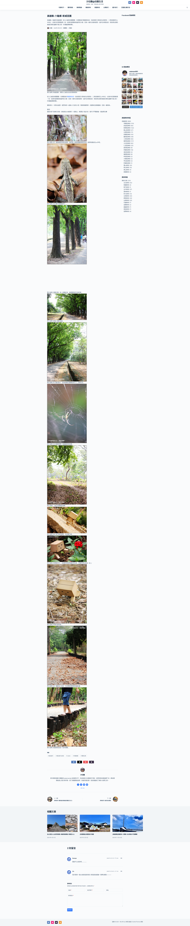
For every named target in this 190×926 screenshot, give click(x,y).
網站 (107, 890)
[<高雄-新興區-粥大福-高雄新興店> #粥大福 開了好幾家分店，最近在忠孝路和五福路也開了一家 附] (140, 85)
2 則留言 (70, 28)
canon (68, 755)
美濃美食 (126, 172)
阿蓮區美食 (127, 163)
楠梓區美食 (127, 141)
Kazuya (74, 858)
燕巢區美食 (127, 150)
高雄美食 (124, 121)
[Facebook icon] (78, 785)
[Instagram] (133, 2)
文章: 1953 (83, 788)
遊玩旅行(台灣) (60, 755)
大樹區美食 (127, 159)
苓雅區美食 (127, 123)
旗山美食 (126, 170)
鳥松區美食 (127, 152)
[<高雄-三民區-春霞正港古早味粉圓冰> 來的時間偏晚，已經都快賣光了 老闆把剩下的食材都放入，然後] (129, 80)
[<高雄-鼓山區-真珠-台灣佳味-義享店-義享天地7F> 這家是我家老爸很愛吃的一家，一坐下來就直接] (124, 80)
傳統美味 (88, 7)
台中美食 (126, 189)
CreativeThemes (136, 921)
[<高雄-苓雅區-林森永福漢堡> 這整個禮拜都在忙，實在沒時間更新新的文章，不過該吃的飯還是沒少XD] (140, 96)
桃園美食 (126, 185)
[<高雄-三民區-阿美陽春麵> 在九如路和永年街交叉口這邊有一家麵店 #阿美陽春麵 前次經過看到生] (135, 96)
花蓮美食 (126, 202)
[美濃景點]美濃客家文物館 (87, 834)
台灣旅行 (106, 7)
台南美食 (126, 196)
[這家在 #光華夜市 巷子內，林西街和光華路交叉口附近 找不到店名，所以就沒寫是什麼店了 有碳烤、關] (124, 85)
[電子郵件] (137, 2)
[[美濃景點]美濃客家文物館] (95, 823)
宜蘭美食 (126, 205)
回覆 (121, 858)
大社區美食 (127, 143)
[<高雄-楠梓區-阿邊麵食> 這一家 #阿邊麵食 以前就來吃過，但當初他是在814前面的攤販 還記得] (140, 80)
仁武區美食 (127, 145)
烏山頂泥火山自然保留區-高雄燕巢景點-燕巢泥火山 (60, 834)
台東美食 (126, 200)
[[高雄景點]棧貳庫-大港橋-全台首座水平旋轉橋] (127, 823)
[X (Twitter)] (79, 762)
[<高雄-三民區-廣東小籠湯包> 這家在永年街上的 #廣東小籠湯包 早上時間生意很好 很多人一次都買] (124, 91)
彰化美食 (126, 194)
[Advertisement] (82, 276)
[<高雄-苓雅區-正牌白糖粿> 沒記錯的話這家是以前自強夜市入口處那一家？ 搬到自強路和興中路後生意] (129, 102)
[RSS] (141, 2)
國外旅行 (115, 7)
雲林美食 (126, 191)
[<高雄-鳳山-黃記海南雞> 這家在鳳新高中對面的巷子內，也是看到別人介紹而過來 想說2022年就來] (129, 91)
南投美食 (126, 209)
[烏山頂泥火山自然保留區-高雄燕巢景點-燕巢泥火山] (62, 823)
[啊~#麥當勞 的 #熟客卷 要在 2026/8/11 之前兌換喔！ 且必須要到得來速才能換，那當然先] (135, 91)
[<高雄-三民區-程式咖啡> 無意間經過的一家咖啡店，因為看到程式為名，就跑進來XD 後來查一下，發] (135, 80)
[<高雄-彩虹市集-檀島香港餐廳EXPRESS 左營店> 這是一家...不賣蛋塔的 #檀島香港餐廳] (140, 91)
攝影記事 (83, 755)
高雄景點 (65, 28)
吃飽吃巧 (61, 7)
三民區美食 (127, 139)
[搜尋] (187, 7)
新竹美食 (126, 187)
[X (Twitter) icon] (84, 785)
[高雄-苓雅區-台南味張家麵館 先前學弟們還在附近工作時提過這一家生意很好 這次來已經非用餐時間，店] (124, 102)
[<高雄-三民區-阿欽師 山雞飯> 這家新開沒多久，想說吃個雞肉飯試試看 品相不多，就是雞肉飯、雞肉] (135, 85)
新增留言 (71, 895)
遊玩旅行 (50, 755)
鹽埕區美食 (127, 136)
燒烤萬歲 (79, 7)
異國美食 (97, 7)
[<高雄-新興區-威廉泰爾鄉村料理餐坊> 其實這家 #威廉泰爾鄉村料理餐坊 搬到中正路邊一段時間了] (129, 96)
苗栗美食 (126, 211)
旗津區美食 (127, 147)
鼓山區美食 (127, 130)
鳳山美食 (126, 165)
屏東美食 (126, 198)
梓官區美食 (127, 156)
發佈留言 (70, 909)
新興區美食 (127, 128)
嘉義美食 (126, 207)
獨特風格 (70, 7)
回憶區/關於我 (125, 7)
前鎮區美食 (127, 134)
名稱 (69, 890)
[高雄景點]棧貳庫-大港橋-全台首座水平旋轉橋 (124, 834)
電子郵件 (90, 890)
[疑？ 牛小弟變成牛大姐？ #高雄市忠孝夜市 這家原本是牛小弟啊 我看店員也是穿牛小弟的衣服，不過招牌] (129, 85)
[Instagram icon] (87, 785)
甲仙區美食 (127, 161)
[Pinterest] (85, 762)
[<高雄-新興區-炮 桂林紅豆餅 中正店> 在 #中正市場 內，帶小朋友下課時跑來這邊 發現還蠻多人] (140, 102)
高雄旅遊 (75, 755)
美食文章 (124, 180)
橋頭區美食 (127, 154)
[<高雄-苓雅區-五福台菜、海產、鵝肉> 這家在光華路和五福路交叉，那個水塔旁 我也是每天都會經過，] (135, 102)
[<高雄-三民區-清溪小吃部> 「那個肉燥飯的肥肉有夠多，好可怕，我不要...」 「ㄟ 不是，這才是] (124, 96)
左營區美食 (127, 132)
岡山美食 (126, 167)
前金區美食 (127, 125)
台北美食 (126, 183)
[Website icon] (81, 785)
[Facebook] (129, 2)
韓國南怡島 (70, 96)
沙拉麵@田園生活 (94, 1)
